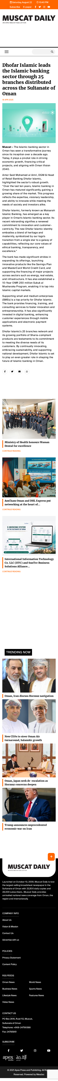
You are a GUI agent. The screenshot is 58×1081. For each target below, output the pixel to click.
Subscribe (15, 7)
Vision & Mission (10, 926)
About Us (6, 920)
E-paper (27, 7)
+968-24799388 (22, 1027)
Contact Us (7, 933)
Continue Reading (11, 451)
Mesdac (40, 1074)
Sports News (35, 988)
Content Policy (9, 964)
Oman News (8, 982)
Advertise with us (10, 939)
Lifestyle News (9, 995)
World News (35, 982)
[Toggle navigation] (6, 52)
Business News (9, 988)
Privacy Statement (11, 957)
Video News (8, 1002)
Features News (36, 995)
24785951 (12, 1031)
